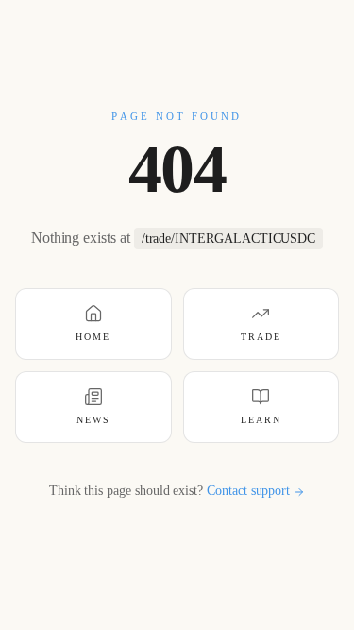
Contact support (248, 491)
